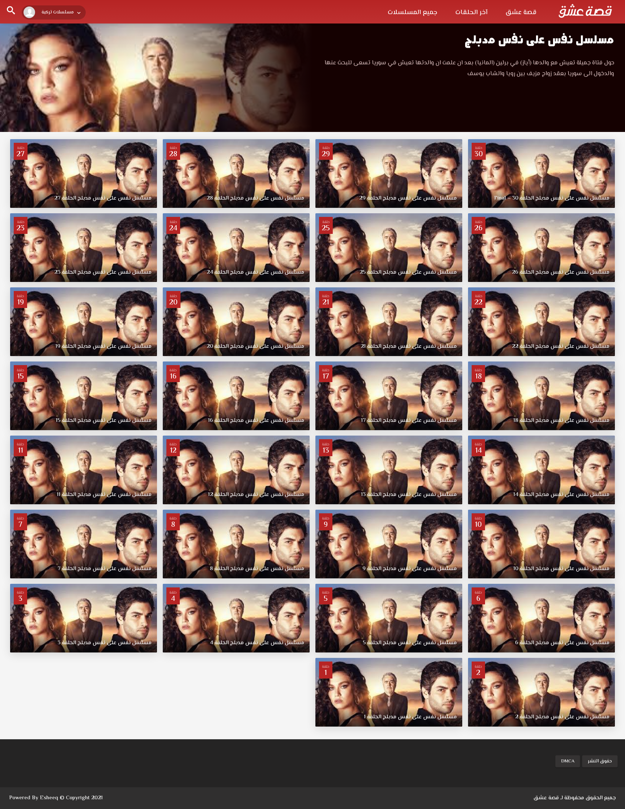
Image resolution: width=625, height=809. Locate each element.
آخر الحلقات (471, 13)
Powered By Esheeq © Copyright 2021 (56, 798)
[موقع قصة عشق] (585, 10)
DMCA (567, 761)
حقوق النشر (600, 761)
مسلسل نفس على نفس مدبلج (539, 39)
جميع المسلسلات (412, 13)
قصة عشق (521, 13)
